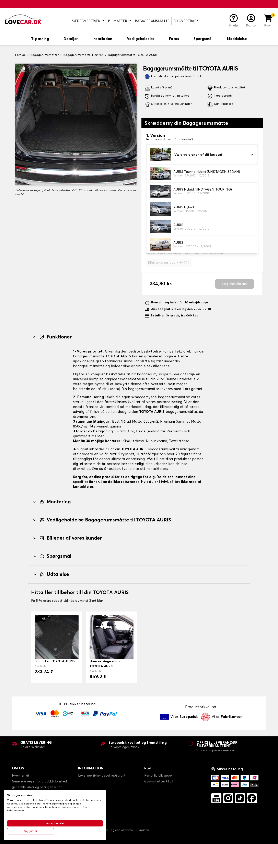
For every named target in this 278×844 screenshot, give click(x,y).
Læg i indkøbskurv (234, 283)
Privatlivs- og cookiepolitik (114, 830)
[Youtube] (216, 798)
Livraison (143, 830)
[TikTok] (240, 798)
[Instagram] (228, 798)
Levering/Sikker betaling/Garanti (102, 775)
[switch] (40, 39)
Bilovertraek (186, 21)
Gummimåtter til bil (158, 781)
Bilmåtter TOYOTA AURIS (55, 661)
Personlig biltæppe (158, 775)
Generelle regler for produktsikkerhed (39, 781)
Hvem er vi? (20, 775)
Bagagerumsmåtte (152, 21)
